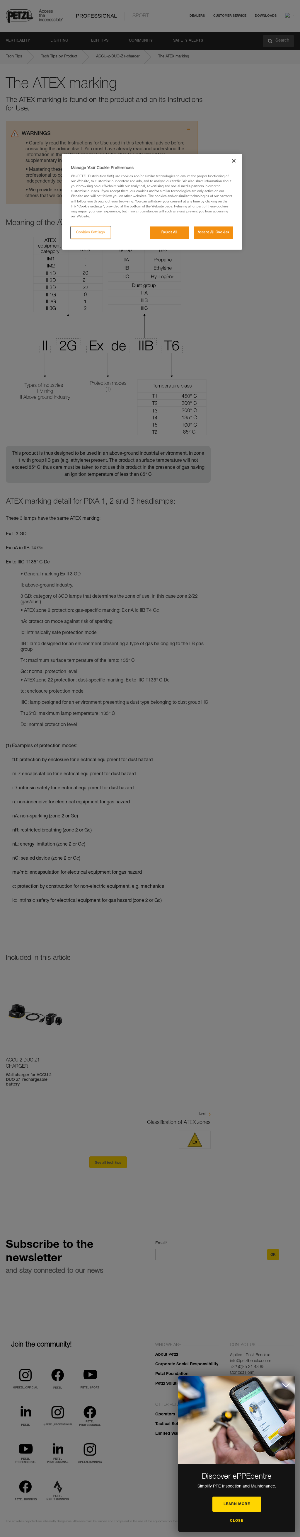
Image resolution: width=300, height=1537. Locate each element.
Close (236, 1521)
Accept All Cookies (213, 232)
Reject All (169, 232)
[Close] (233, 160)
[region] (152, 202)
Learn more (237, 1504)
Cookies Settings (90, 232)
